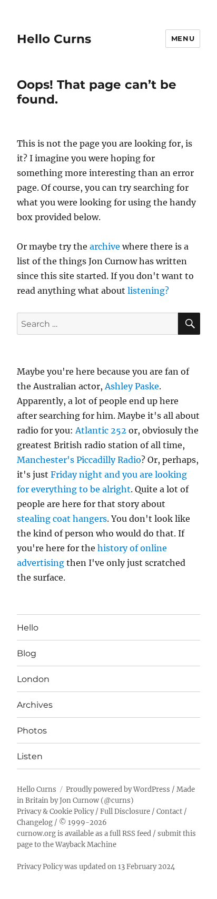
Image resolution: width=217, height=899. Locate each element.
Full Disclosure (125, 811)
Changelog (35, 822)
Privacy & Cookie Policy (55, 811)
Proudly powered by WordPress (118, 789)
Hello (27, 628)
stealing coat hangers (62, 518)
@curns (117, 800)
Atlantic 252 (100, 430)
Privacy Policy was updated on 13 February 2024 (96, 866)
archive (105, 246)
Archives (35, 705)
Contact (169, 811)
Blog (26, 653)
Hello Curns (54, 39)
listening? (148, 290)
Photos (32, 731)
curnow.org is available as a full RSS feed (84, 833)
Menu (182, 38)
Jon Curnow (79, 800)
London (33, 679)
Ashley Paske (132, 386)
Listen (30, 756)
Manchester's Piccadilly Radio (79, 459)
